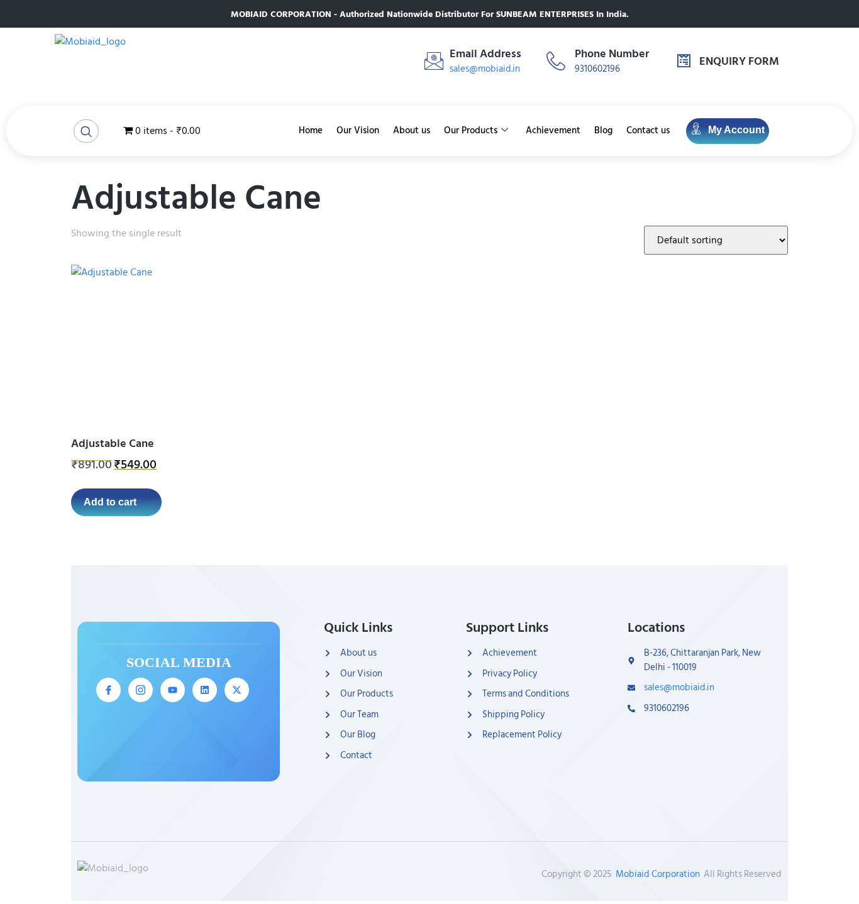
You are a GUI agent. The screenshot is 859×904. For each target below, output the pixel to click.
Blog (603, 130)
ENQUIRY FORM (739, 61)
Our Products (470, 130)
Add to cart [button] (110, 502)
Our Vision (357, 130)
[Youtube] (172, 690)
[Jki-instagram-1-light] (140, 690)
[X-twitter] (236, 690)
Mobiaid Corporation (658, 874)
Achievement (553, 130)
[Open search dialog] (86, 131)
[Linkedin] (204, 690)
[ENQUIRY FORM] (683, 61)
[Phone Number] (555, 61)
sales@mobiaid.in (485, 69)
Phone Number (612, 54)
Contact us (648, 130)
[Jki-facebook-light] (108, 690)
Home (311, 130)
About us (411, 130)
